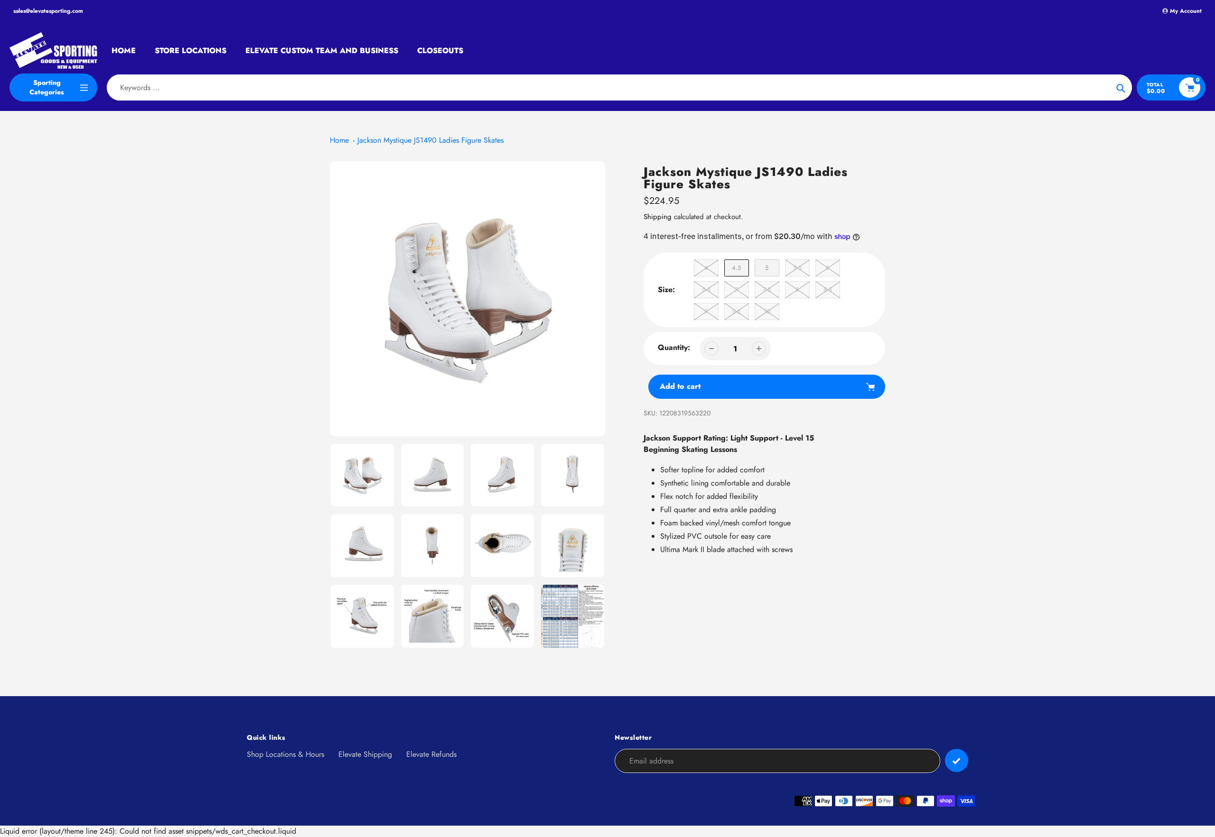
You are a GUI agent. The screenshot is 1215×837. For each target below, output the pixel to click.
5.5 (797, 267)
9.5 (736, 311)
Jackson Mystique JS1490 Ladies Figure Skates (430, 140)
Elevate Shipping (365, 754)
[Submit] (956, 760)
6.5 (706, 289)
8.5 (827, 289)
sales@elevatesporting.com (48, 11)
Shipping (658, 217)
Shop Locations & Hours (285, 754)
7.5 (767, 289)
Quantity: (674, 347)
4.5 (736, 267)
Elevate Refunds (431, 754)
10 (767, 311)
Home (339, 140)
